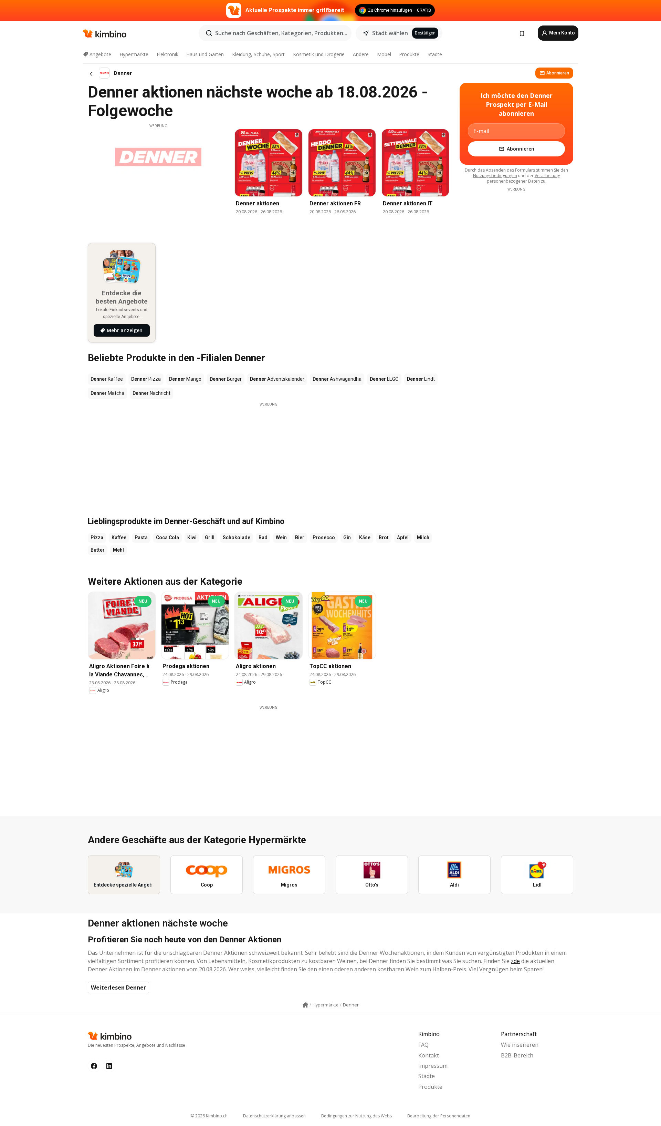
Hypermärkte (133, 54)
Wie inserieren (519, 1044)
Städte (435, 54)
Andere (361, 54)
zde (515, 961)
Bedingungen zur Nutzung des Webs (356, 1116)
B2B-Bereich (517, 1055)
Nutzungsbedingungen (495, 175)
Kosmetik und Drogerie (319, 54)
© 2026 (209, 1116)
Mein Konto (561, 32)
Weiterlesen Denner (118, 987)
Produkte (409, 54)
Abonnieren (557, 73)
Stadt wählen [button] (390, 33)
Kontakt (428, 1055)
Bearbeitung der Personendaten (438, 1116)
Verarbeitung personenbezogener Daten (523, 178)
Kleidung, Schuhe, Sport (258, 54)
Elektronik (167, 54)
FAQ (423, 1044)
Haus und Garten (205, 54)
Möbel (384, 54)
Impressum (433, 1065)
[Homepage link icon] (305, 1005)
